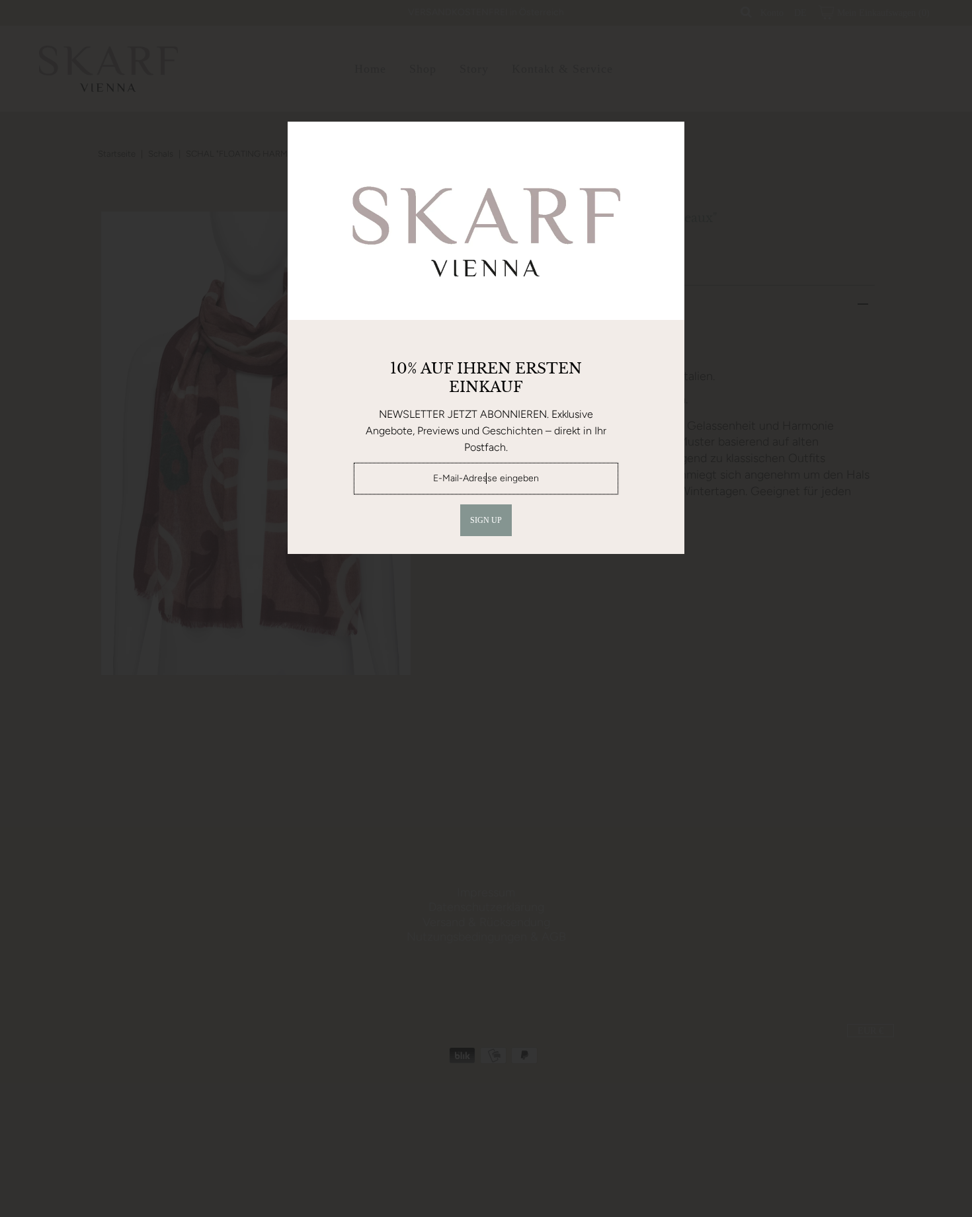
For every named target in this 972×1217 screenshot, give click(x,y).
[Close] (669, 136)
